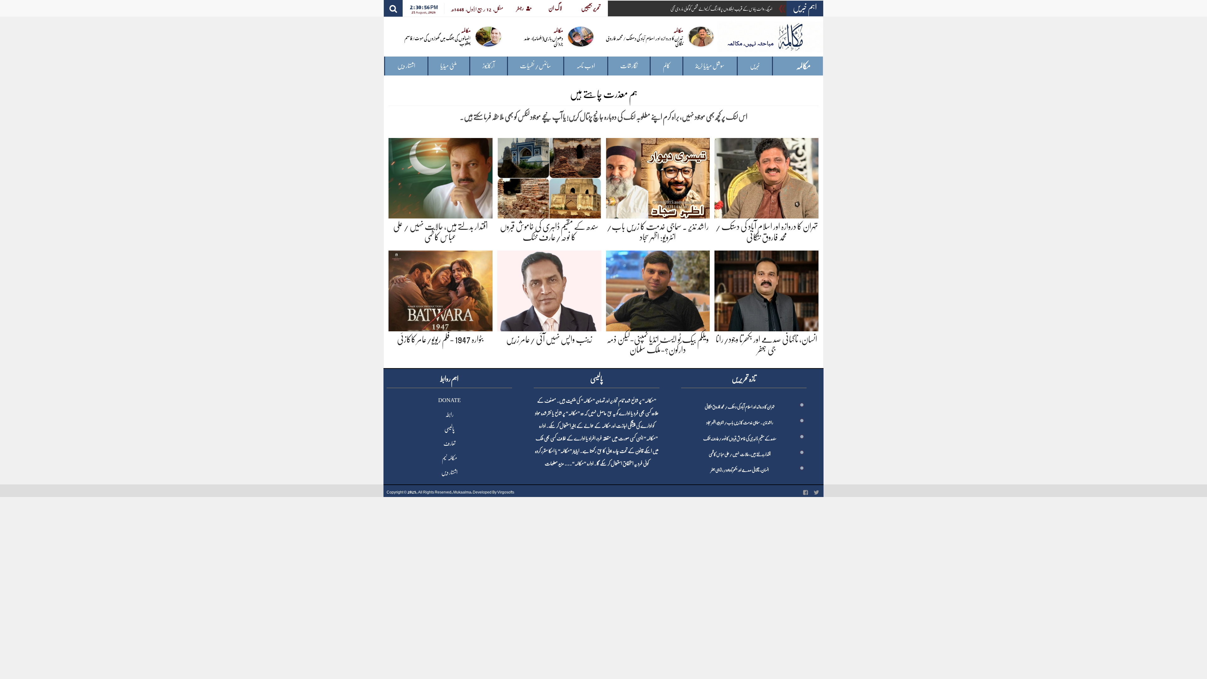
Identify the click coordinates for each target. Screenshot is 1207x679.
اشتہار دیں (406, 66)
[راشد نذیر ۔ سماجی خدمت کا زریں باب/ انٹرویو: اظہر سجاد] (658, 177)
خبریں (755, 66)
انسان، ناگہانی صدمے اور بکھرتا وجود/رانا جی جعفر (740, 470)
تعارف (449, 443)
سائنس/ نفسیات (535, 66)
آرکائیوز (488, 66)
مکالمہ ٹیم (449, 458)
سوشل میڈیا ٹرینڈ (710, 66)
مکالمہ (803, 66)
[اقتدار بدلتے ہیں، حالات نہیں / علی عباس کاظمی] (441, 177)
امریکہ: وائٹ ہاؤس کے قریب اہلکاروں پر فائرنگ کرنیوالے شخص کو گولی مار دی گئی (721, 9)
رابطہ (449, 414)
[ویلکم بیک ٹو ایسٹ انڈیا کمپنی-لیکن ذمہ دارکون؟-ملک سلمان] (658, 290)
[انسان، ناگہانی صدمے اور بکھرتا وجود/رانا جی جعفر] (766, 290)
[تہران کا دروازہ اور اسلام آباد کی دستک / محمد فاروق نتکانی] (766, 177)
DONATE (449, 400)
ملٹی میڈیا (448, 66)
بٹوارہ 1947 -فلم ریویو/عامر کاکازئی (440, 339)
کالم (666, 66)
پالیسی (449, 429)
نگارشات (628, 66)
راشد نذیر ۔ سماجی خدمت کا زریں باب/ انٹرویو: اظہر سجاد (739, 422)
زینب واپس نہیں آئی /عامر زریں (549, 339)
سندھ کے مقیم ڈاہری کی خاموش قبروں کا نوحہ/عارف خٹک (739, 438)
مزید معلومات (554, 463)
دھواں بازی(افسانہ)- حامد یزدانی (543, 40)
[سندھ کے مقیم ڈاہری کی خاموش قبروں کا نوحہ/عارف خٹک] (549, 177)
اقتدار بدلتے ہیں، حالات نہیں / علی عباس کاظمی (740, 454)
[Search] (393, 8)
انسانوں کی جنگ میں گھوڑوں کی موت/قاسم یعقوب (438, 40)
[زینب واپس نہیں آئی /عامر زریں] (549, 290)
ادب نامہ (585, 66)
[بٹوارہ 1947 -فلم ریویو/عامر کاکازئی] (441, 290)
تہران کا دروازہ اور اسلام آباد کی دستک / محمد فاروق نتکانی (644, 40)
